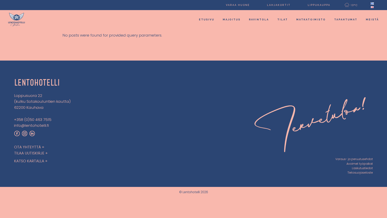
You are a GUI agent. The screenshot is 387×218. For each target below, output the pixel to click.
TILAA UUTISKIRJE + (31, 153)
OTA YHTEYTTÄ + (29, 147)
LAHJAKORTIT (279, 5)
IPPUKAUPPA (319, 5)
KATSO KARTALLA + (31, 161)
